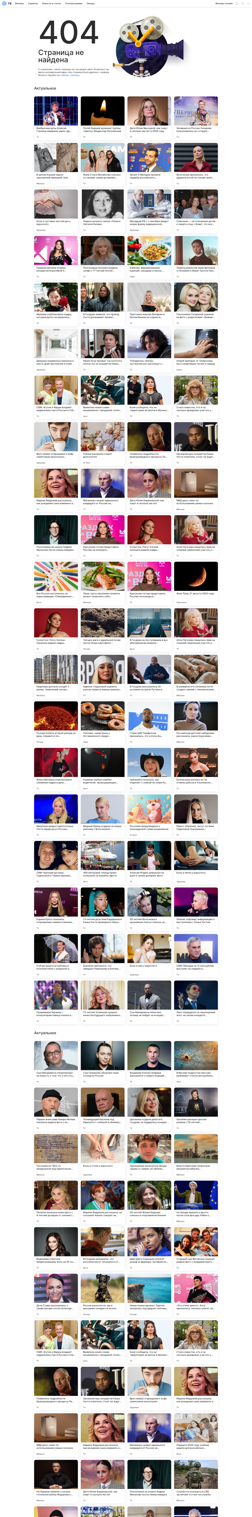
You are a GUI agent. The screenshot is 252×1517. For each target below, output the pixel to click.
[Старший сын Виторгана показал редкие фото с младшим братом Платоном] (196, 1342)
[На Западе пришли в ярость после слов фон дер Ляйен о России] (196, 1295)
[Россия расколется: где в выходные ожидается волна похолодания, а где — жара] (103, 1388)
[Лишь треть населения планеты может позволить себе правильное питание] (103, 583)
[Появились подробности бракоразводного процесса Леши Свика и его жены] (149, 444)
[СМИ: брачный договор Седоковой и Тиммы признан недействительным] (56, 863)
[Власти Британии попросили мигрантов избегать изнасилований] (196, 1249)
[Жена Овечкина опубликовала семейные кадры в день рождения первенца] (56, 770)
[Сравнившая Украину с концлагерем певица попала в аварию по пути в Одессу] (56, 1002)
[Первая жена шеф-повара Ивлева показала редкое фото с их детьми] (56, 1202)
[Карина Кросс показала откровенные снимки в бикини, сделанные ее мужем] (56, 909)
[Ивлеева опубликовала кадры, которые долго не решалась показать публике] (56, 304)
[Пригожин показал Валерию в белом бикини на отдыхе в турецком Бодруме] (149, 304)
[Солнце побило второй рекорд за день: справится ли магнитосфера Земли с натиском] (56, 723)
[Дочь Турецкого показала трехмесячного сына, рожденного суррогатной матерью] (149, 1095)
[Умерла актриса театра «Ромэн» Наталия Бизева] (103, 211)
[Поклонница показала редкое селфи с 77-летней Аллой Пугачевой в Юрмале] (103, 258)
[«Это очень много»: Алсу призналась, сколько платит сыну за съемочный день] (196, 1388)
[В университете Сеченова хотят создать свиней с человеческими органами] (196, 676)
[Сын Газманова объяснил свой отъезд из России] (103, 1156)
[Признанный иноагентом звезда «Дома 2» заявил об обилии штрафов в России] (149, 1249)
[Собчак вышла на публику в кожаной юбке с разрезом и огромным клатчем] (56, 956)
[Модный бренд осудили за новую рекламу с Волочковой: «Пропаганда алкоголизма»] (103, 816)
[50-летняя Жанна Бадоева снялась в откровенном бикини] (149, 1295)
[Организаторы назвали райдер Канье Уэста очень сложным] (196, 1049)
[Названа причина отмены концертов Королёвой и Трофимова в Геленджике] (56, 258)
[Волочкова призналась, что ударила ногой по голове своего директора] (196, 165)
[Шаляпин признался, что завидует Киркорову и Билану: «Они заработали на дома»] (103, 956)
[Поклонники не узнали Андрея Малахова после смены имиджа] (56, 537)
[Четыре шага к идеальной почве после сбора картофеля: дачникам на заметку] (103, 630)
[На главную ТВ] (9, 3)
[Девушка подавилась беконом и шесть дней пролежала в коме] (56, 351)
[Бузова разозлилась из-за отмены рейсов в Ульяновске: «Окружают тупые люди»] (196, 770)
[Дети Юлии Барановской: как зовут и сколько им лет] (149, 490)
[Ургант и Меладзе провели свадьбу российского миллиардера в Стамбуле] (149, 165)
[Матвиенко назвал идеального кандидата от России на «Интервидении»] (103, 490)
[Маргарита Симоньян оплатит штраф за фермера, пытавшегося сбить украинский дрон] (149, 1342)
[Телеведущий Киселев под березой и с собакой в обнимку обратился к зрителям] (103, 1202)
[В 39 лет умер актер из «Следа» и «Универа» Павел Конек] (149, 1049)
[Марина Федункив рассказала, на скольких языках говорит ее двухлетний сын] (103, 1295)
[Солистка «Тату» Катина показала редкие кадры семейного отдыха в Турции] (149, 537)
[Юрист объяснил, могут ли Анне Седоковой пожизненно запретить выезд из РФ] (196, 816)
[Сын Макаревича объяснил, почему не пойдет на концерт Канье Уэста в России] (149, 1002)
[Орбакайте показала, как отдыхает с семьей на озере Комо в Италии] (149, 770)
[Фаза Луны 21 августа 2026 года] (196, 583)
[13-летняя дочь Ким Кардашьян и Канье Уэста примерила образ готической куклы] (103, 909)
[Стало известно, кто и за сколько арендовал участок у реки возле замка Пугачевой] (196, 397)
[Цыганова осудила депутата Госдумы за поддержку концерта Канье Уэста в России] (149, 1202)
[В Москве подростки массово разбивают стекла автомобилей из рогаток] (196, 1156)
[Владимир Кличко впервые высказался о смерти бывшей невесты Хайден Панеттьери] (149, 1156)
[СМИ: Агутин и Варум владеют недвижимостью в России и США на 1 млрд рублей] (56, 397)
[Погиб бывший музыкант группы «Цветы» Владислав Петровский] (103, 118)
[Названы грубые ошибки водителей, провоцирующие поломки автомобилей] (103, 770)
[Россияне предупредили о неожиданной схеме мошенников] (149, 816)
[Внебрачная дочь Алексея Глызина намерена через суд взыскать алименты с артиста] (56, 118)
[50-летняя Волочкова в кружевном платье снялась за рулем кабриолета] (149, 909)
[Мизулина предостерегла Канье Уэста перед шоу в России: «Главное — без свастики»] (56, 816)
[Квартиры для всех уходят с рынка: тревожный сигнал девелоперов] (56, 676)
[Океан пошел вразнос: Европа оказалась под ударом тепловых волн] (149, 1388)
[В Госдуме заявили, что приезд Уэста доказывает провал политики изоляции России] (103, 304)
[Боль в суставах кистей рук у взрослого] (56, 211)
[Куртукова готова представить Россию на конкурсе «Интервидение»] (103, 537)
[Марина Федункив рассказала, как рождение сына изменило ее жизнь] (56, 490)
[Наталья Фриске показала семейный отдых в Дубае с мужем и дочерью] (103, 1095)
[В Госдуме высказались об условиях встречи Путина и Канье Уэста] (149, 676)
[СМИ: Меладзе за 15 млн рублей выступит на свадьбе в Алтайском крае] (196, 956)
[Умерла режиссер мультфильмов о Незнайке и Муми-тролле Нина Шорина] (196, 258)
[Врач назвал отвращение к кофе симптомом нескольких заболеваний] (56, 444)
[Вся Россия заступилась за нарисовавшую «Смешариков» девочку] (56, 583)
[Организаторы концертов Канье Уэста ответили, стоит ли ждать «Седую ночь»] (196, 444)
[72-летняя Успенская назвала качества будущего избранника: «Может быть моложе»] (103, 1002)
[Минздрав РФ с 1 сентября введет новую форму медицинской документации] (149, 211)
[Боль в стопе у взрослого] (103, 1249)
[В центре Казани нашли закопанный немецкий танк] (56, 165)
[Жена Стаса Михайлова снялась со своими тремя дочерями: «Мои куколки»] (103, 165)
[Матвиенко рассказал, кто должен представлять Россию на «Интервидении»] (196, 1095)
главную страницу (69, 75)
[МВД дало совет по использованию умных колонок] (196, 490)
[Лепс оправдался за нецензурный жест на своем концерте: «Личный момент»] (196, 1002)
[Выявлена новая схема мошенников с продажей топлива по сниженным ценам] (103, 397)
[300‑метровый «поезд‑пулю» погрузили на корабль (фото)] (103, 863)
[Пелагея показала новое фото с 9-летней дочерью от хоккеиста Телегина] (56, 1295)
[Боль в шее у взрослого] (149, 956)
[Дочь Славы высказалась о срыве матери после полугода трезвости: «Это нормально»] (56, 1388)
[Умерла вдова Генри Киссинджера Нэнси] (56, 1095)
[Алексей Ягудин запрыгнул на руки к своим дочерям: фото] (149, 863)
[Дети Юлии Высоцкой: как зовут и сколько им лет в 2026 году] (149, 118)
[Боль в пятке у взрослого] (196, 863)
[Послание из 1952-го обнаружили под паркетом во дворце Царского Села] (56, 1249)
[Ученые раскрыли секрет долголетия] (103, 444)
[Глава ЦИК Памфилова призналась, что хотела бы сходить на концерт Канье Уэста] (149, 723)
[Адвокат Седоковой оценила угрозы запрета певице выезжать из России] (103, 676)
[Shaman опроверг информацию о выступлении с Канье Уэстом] (196, 909)
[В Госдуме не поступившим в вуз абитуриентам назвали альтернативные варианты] (149, 630)
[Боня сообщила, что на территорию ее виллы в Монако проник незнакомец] (149, 397)
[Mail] (4, 3)
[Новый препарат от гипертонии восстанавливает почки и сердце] (196, 351)
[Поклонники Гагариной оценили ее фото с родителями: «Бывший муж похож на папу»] (196, 304)
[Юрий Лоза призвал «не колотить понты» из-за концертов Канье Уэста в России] (103, 351)
